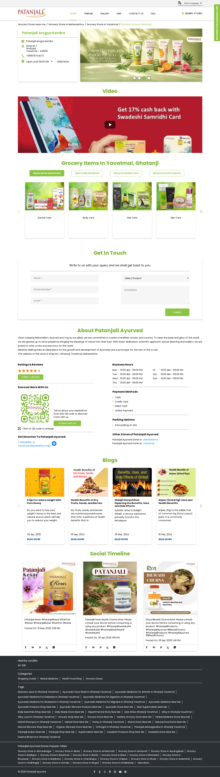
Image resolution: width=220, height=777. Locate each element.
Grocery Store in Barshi (85, 755)
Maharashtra (150, 439)
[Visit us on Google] (99, 771)
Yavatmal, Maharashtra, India (34, 445)
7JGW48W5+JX (26, 442)
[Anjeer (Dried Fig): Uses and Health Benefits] (176, 482)
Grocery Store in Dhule (143, 759)
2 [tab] (139, 77)
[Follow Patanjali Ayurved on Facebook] (94, 771)
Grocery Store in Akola (67, 751)
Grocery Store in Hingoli (86, 762)
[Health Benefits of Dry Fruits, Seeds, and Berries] (88, 482)
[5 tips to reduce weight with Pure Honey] (44, 482)
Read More (33, 539)
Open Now (63, 61)
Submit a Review (30, 377)
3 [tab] (143, 77)
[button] (110, 124)
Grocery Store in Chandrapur (80, 759)
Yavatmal (148, 443)
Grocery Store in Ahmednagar (35, 751)
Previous (20, 211)
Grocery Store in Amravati (132, 751)
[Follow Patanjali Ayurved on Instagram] (115, 771)
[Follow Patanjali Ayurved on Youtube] (120, 771)
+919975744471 (35, 55)
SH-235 (22, 665)
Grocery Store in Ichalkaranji (118, 762)
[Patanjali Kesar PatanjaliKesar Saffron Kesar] (49, 589)
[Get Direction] (54, 445)
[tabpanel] (141, 55)
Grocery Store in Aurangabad (167, 751)
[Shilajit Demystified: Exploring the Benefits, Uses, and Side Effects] (132, 482)
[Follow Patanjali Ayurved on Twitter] (105, 771)
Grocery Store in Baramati (54, 755)
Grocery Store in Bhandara (144, 755)
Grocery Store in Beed (114, 755)
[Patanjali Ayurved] (31, 13)
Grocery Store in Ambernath (99, 751)
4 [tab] (148, 77)
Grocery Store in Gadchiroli (175, 759)
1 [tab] (134, 77)
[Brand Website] (125, 771)
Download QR (67, 423)
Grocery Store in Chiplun (114, 759)
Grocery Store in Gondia (55, 762)
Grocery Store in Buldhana (46, 759)
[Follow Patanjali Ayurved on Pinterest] (110, 771)
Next (199, 211)
